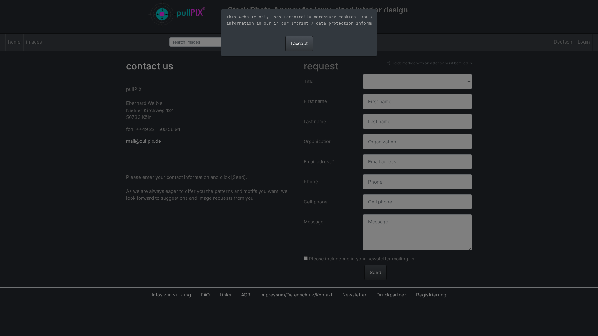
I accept (299, 43)
